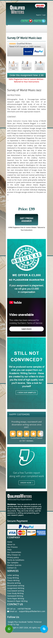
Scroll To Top (13, 624)
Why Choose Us (13, 555)
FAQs (9, 549)
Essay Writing (13, 578)
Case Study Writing (15, 593)
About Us (11, 544)
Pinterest (38, 622)
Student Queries (14, 565)
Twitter (30, 622)
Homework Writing (15, 596)
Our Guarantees (14, 552)
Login (44, 15)
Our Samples (12, 562)
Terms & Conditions (15, 560)
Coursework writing (15, 591)
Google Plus (13, 622)
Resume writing (14, 583)
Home (9, 542)
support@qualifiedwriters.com (32, 611)
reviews (29, 440)
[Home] (18, 11)
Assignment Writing (15, 588)
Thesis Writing (13, 580)
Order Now (26, 482)
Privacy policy (13, 557)
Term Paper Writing (15, 598)
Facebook (22, 622)
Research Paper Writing (17, 601)
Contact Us (11, 567)
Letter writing (13, 575)
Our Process (12, 547)
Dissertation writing (15, 585)
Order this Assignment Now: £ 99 (26, 75)
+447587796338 (24, 608)
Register (38, 15)
